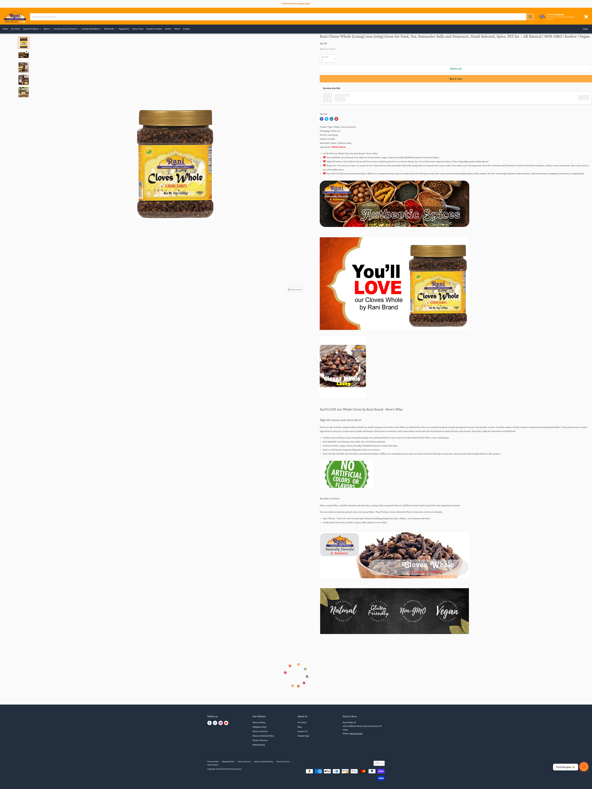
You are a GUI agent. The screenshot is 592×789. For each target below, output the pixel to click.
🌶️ (583, 766)
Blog (300, 727)
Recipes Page (303, 736)
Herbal (168, 29)
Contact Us (302, 731)
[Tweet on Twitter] (326, 119)
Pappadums (124, 29)
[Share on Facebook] (321, 119)
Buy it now (456, 78)
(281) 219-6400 (355, 733)
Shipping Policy (260, 727)
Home (5, 29)
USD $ (377, 763)
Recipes (186, 29)
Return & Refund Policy (263, 736)
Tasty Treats (138, 29)
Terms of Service (260, 731)
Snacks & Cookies (154, 29)
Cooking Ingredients (90, 29)
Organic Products (31, 29)
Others (177, 29)
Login (585, 29)
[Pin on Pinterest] (336, 119)
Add (585, 97)
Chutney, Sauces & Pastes (65, 29)
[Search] (530, 16)
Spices (46, 29)
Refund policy (259, 745)
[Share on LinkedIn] (331, 119)
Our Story (15, 29)
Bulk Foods (109, 29)
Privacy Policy (259, 722)
